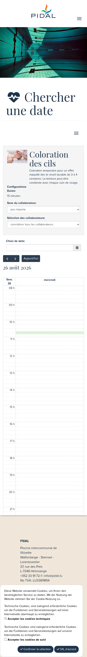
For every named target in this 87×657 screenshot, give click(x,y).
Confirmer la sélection (37, 649)
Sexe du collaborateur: (21, 203)
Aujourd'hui (31, 258)
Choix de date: (15, 241)
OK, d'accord (67, 649)
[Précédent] (7, 258)
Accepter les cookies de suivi (27, 639)
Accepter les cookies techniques (29, 619)
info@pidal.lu (53, 575)
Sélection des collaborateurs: (26, 218)
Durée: (11, 191)
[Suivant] (15, 258)
